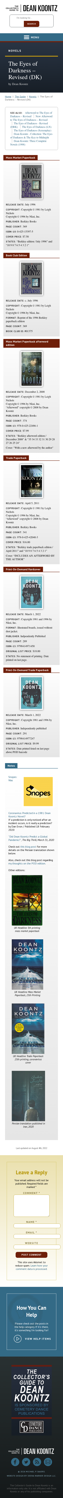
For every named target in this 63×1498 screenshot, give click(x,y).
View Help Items (38, 1338)
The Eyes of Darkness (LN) (36, 127)
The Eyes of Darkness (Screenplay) (32, 130)
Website (31, 1243)
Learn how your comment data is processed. (32, 1267)
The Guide (20, 96)
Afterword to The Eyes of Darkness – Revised (31, 114)
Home (8, 96)
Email (31, 1232)
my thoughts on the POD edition (26, 863)
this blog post (28, 846)
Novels (32, 96)
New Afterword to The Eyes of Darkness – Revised (31, 117)
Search (31, 24)
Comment (31, 1193)
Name (31, 1222)
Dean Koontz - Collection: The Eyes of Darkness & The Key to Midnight (31, 135)
